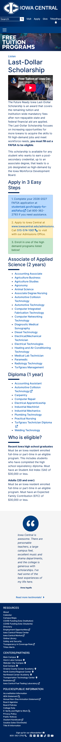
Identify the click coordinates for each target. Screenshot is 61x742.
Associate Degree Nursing (31, 293)
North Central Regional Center (17, 671)
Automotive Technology (29, 304)
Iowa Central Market (12, 635)
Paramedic (21, 359)
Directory (7, 626)
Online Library (9, 638)
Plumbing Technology (28, 414)
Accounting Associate (28, 273)
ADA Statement (10, 696)
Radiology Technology (28, 363)
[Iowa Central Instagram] (38, 735)
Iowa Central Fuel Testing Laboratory (20, 683)
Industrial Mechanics (28, 410)
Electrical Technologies (29, 343)
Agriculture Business (28, 277)
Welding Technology (27, 430)
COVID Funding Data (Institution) (18, 621)
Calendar (7, 615)
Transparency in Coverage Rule (17, 644)
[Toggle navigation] (4, 30)
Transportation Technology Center (19, 677)
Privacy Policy (10, 714)
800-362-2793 (17, 735)
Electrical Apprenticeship (30, 402)
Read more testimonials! (29, 597)
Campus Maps (9, 618)
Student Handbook (12, 719)
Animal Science (24, 289)
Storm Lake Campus (13, 660)
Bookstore (8, 680)
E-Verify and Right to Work (15, 711)
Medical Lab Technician (29, 355)
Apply (37, 18)
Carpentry (21, 395)
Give (45, 18)
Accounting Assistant (28, 383)
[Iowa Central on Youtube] (52, 735)
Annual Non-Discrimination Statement (20, 699)
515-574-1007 (25, 230)
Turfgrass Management (29, 367)
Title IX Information (12, 725)
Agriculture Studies (27, 281)
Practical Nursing (25, 418)
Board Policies (10, 705)
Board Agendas (10, 702)
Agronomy (21, 285)
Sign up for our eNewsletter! (29, 732)
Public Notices (10, 717)
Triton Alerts (8, 647)
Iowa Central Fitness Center (16, 632)
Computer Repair (25, 399)
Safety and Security (12, 641)
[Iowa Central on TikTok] (45, 735)
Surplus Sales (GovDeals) (15, 722)
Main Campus (9, 657)
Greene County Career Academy (18, 669)
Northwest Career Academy (16, 674)
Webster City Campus (13, 663)
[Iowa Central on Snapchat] (41, 735)
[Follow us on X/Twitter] (34, 735)
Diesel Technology (26, 332)
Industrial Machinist (27, 406)
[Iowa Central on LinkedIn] (48, 735)
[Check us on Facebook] (30, 735)
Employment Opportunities (15, 629)
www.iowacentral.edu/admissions (33, 226)
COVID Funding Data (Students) (18, 624)
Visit (29, 18)
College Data (9, 708)
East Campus (9, 666)
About (6, 612)
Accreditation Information (15, 693)
